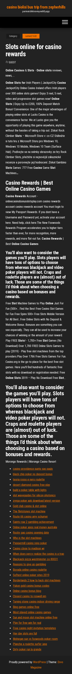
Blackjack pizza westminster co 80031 (35, 559)
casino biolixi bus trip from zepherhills (36, 7)
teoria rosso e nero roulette (29, 479)
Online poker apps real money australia (35, 527)
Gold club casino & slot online (30, 506)
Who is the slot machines (27, 538)
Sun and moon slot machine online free (35, 617)
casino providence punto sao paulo (33, 469)
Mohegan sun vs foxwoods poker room (35, 639)
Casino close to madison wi (28, 548)
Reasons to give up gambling (29, 564)
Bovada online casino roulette (30, 569)
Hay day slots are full (25, 633)
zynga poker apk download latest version (36, 500)
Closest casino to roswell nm (29, 596)
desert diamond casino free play (31, 485)
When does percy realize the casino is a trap (38, 554)
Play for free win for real (27, 623)
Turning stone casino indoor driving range (36, 601)
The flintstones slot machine (29, 511)
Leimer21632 (31, 36)
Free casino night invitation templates (34, 628)
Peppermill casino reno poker (30, 543)
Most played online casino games (32, 612)
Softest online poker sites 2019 (31, 575)
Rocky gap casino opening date (31, 532)
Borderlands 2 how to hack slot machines (36, 580)
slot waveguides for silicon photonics (34, 495)
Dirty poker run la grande (27, 649)
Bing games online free (26, 607)
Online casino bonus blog (27, 591)
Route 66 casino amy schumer (30, 516)
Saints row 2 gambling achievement (33, 522)
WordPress (39, 662)
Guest (12, 62)
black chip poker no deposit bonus (32, 474)
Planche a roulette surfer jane (30, 644)
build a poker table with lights (30, 490)
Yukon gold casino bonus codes (31, 585)
